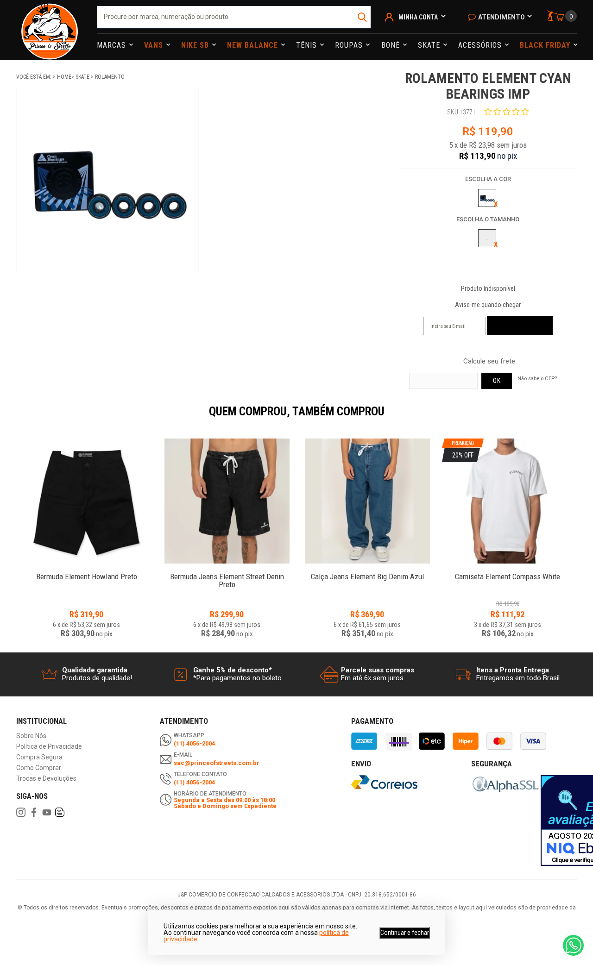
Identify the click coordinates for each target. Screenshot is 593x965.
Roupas (350, 45)
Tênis (307, 45)
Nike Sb (196, 45)
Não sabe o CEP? (537, 378)
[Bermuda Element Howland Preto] (86, 501)
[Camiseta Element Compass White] (507, 571)
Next (581, 418)
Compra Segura (39, 757)
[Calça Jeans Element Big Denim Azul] (367, 501)
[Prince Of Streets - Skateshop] (49, 30)
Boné (391, 45)
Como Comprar (38, 767)
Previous (12, 418)
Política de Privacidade (49, 746)
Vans (154, 45)
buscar (363, 17)
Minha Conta (418, 17)
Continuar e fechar (404, 932)
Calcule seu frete (489, 361)
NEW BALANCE (253, 45)
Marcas (112, 45)
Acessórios (481, 45)
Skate (430, 45)
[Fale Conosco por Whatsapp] (573, 945)
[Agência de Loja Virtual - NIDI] (105, 937)
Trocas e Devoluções (46, 778)
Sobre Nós (31, 736)
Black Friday (546, 45)
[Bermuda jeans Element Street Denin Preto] (226, 501)
